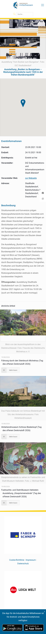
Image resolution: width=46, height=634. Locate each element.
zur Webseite (31, 178)
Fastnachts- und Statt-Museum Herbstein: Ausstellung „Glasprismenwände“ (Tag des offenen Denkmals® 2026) (21, 493)
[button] (23, 103)
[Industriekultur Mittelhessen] (23, 5)
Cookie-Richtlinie (16, 560)
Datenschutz (23, 563)
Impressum (31, 560)
